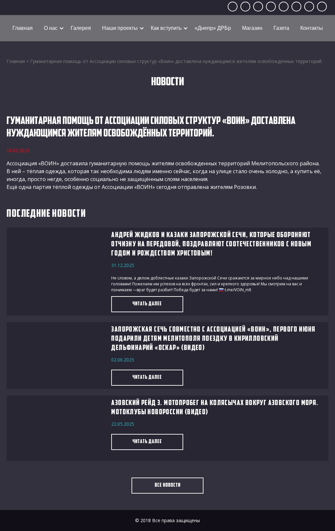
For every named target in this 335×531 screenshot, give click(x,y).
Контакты (311, 28)
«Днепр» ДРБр (213, 28)
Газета (281, 28)
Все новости (168, 485)
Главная (22, 28)
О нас (51, 28)
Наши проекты (120, 28)
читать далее (147, 304)
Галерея (81, 28)
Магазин (252, 28)
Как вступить (166, 28)
